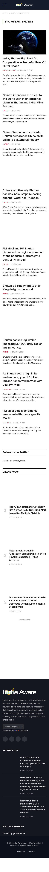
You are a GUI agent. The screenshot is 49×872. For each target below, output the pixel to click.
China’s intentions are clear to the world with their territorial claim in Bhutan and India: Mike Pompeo (23, 100)
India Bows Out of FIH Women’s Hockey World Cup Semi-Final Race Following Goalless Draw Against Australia (33, 783)
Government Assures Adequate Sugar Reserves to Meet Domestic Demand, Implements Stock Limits (27, 602)
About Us (21, 851)
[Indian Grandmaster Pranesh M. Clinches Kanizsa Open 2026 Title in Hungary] (10, 761)
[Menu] (4, 5)
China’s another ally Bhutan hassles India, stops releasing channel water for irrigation (22, 194)
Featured (7, 422)
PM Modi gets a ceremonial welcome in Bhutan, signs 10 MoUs (21, 414)
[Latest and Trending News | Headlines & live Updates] (24, 4)
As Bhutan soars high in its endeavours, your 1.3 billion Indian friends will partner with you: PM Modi (22, 379)
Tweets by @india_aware (14, 461)
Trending (7, 389)
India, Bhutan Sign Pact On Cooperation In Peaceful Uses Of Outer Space (24, 62)
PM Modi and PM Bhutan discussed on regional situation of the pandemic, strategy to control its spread (23, 254)
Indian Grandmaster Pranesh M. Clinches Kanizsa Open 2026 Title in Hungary (32, 762)
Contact (31, 851)
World (5, 294)
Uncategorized (9, 70)
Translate (23, 730)
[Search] (45, 5)
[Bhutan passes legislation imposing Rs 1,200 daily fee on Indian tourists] (24, 323)
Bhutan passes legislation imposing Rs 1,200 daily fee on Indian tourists (22, 343)
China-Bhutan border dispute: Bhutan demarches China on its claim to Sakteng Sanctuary (23, 135)
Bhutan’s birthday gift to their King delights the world (22, 287)
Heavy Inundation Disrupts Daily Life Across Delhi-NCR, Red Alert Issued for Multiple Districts (27, 510)
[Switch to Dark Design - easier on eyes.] (41, 5)
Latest (6, 110)
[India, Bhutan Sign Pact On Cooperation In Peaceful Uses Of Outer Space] (24, 42)
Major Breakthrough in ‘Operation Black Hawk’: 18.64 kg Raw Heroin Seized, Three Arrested (27, 555)
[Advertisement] (24, 646)
